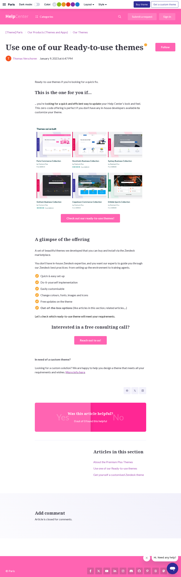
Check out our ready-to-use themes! (90, 218)
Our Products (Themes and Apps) (48, 32)
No (118, 417)
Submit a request (142, 16)
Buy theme (142, 4)
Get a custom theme (164, 4)
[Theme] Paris (14, 32)
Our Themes (80, 32)
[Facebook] (127, 390)
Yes (62, 417)
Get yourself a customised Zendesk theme (118, 474)
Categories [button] (46, 16)
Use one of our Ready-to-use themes (115, 468)
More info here (75, 372)
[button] (119, 16)
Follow (165, 47)
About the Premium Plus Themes (113, 462)
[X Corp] (134, 390)
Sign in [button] (167, 16)
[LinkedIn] (142, 390)
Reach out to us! (90, 340)
